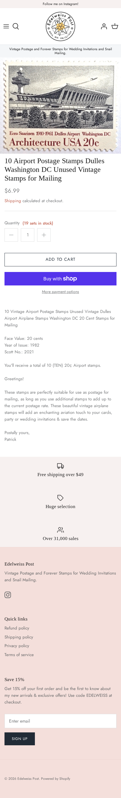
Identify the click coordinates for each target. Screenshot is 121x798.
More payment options (60, 291)
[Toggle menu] (6, 26)
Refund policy (17, 628)
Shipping (13, 201)
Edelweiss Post (28, 778)
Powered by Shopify (55, 778)
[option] (60, 105)
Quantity (12, 223)
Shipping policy (19, 637)
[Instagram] (8, 595)
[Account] (102, 26)
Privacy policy (17, 646)
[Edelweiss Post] (60, 26)
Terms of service (19, 655)
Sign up (20, 738)
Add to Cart (60, 259)
